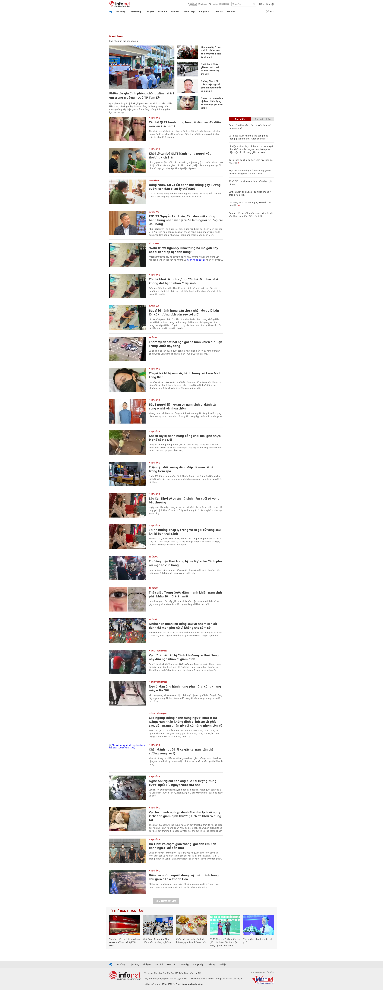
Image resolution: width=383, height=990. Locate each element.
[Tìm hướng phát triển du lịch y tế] (258, 925)
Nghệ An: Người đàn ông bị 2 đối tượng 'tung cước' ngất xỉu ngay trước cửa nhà (182, 783)
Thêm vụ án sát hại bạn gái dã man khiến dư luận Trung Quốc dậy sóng (185, 344)
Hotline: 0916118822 (220, 4)
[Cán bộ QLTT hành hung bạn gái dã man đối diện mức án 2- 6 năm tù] (127, 129)
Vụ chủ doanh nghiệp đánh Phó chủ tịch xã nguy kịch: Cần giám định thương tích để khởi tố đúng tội (185, 816)
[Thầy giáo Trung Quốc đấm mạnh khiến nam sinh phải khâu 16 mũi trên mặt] (127, 599)
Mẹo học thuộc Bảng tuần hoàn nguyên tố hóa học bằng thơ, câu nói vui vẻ (250, 172)
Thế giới (149, 11)
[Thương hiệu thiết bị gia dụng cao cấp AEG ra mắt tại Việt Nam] (124, 925)
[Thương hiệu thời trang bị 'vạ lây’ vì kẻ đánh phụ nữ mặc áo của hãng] (127, 568)
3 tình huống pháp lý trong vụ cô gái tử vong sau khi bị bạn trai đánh (185, 532)
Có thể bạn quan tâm (126, 911)
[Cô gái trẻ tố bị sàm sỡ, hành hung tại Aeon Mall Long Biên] (127, 380)
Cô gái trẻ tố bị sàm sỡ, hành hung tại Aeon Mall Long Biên (184, 375)
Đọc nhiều (240, 119)
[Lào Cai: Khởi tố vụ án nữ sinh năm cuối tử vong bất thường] (127, 505)
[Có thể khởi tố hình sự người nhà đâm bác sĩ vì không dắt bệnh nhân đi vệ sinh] (127, 286)
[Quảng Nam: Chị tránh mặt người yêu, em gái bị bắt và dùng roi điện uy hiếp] (187, 86)
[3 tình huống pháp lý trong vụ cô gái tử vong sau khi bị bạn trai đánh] (127, 536)
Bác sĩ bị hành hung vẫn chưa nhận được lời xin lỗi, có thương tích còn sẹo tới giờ (184, 312)
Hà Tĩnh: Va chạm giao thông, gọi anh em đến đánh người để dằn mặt (182, 846)
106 (238, 205)
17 (266, 138)
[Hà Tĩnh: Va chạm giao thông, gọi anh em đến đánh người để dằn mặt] (127, 851)
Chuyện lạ (204, 11)
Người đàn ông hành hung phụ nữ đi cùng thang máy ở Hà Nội (185, 688)
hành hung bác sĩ (196, 259)
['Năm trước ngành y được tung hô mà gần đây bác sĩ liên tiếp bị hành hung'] (127, 255)
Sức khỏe (154, 211)
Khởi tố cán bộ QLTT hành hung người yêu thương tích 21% (180, 155)
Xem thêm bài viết (166, 901)
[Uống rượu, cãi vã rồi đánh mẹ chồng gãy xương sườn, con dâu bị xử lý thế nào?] (127, 191)
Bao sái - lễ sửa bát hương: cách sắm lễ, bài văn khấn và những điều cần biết (251, 214)
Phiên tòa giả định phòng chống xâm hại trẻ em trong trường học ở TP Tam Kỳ (141, 95)
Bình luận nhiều (262, 119)
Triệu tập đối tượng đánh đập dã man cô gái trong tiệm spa (181, 469)
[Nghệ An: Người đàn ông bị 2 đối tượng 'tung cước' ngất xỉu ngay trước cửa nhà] (127, 788)
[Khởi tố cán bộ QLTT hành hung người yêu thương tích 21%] (127, 160)
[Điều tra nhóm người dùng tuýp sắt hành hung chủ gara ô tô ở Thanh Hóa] (127, 882)
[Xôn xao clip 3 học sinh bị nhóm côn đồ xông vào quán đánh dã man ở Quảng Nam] (187, 52)
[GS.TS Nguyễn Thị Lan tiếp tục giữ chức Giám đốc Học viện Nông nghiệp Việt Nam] (225, 925)
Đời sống (120, 11)
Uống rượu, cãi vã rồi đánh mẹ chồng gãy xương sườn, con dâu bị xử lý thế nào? (185, 187)
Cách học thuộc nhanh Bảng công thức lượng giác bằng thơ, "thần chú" (248, 137)
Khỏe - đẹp (189, 11)
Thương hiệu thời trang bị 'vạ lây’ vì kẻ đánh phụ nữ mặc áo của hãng (185, 563)
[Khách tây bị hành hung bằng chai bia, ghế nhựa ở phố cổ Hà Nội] (127, 442)
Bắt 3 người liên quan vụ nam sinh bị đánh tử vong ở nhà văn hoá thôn (182, 406)
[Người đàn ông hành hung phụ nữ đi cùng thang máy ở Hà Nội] (127, 693)
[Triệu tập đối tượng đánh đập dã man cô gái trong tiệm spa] (127, 474)
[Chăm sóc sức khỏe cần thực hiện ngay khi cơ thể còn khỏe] (191, 925)
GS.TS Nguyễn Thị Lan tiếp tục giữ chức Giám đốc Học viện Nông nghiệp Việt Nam (225, 942)
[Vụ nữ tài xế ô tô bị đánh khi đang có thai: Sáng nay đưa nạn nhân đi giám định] (127, 662)
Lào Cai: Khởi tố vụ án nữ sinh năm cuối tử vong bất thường (184, 500)
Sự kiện (231, 11)
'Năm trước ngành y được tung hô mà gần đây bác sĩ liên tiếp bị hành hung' (183, 250)
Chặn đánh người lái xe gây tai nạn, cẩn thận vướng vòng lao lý (182, 751)
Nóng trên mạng (158, 650)
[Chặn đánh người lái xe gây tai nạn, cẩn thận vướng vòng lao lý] (127, 756)
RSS (272, 11)
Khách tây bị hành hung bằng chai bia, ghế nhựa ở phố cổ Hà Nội (185, 438)
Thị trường (135, 11)
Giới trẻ (175, 11)
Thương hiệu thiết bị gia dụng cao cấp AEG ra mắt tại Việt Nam (124, 942)
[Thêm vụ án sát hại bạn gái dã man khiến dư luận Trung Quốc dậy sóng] (127, 349)
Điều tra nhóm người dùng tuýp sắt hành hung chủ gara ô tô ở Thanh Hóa (184, 877)
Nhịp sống (154, 117)
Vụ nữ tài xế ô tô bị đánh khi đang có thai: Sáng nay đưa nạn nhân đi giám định (184, 657)
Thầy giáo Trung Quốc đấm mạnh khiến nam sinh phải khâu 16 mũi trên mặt (185, 594)
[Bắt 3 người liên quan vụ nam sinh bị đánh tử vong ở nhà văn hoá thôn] (127, 411)
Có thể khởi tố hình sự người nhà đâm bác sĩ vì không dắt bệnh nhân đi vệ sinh (183, 281)
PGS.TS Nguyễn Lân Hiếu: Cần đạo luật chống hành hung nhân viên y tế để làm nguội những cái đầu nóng (186, 220)
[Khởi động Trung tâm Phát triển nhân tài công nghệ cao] (158, 925)
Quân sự (218, 11)
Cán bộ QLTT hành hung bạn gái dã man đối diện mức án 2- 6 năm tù (185, 124)
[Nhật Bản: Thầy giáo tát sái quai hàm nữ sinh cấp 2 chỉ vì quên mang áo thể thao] (187, 69)
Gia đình (162, 11)
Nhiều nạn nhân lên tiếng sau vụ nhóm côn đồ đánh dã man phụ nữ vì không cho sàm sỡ (183, 626)
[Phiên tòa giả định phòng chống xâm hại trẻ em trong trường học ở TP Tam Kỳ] (141, 67)
